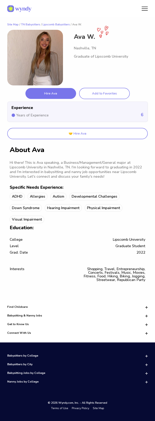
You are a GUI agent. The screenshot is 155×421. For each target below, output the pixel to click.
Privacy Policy (80, 408)
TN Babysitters (30, 24)
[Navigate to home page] (19, 8)
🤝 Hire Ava (77, 133)
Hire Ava (50, 93)
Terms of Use (59, 408)
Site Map (13, 24)
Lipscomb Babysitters (56, 24)
